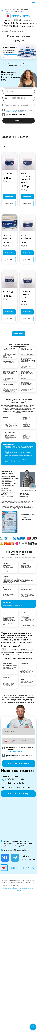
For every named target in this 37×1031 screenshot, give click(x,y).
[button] (10, 56)
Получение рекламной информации (16, 115)
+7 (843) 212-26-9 (9, 23)
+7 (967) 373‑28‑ (13, 783)
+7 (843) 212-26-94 (15, 780)
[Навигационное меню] (33, 3)
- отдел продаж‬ (26, 26)
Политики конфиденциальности (15, 111)
